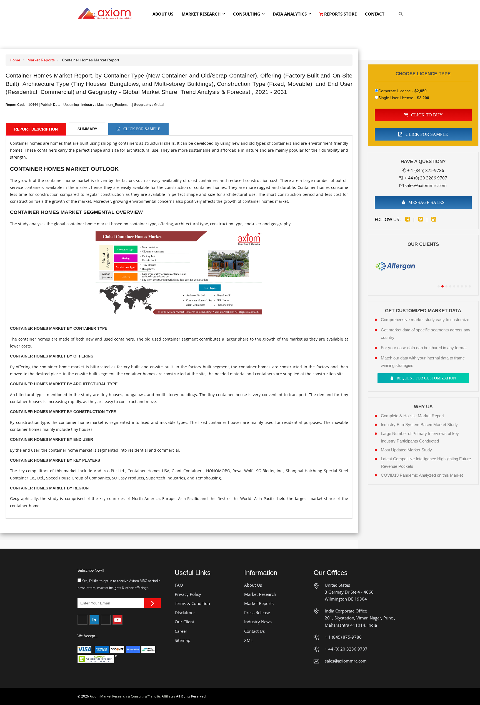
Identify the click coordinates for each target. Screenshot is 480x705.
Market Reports (41, 60)
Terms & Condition (192, 603)
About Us (162, 14)
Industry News (258, 621)
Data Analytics (290, 14)
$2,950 (420, 91)
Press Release (257, 612)
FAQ (179, 585)
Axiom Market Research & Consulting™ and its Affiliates (132, 696)
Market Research (201, 14)
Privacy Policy (188, 594)
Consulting (246, 14)
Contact (374, 14)
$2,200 (423, 98)
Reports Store (340, 14)
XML (248, 640)
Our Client (184, 621)
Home (15, 60)
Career (181, 631)
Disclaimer (185, 612)
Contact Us (254, 631)
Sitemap (182, 640)
